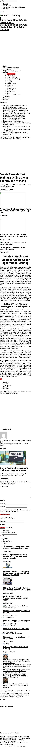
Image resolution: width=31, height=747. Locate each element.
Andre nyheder (11, 74)
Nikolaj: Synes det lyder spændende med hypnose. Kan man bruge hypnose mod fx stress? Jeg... (15, 685)
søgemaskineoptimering (25, 690)
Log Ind (5, 4)
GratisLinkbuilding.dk (6, 744)
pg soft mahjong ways (24, 391)
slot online (14, 393)
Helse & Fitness (11, 83)
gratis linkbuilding (16, 690)
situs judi (9, 695)
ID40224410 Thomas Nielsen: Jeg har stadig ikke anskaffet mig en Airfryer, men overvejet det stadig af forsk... (16, 661)
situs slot (7, 693)
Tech (8, 93)
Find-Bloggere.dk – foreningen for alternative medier (12, 248)
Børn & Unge (10, 75)
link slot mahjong (25, 342)
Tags (4, 543)
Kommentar (4, 486)
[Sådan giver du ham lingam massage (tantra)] (17, 607)
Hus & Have (10, 85)
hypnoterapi (2, 693)
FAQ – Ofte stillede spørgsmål (12, 71)
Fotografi (9, 82)
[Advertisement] (15, 48)
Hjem (5, 66)
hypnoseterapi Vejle (9, 696)
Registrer (6, 531)
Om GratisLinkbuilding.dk (11, 67)
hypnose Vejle (24, 691)
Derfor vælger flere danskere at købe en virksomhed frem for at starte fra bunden (15, 109)
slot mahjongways (5, 393)
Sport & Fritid (11, 91)
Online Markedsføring (9, 691)
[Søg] (0, 1)
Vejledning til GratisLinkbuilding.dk (14, 7)
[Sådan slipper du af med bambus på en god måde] (12, 634)
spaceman (17, 695)
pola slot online (24, 693)
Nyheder (5, 72)
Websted (2, 506)
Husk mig (10, 527)
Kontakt (5, 99)
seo (11, 690)
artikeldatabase (17, 691)
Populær (6, 540)
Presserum (6, 98)
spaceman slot (25, 695)
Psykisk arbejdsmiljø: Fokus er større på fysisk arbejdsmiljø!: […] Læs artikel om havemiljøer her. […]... (17, 666)
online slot (4, 695)
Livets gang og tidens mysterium (13, 121)
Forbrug (9, 80)
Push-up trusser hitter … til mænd (16, 629)
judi (20, 695)
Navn (2, 500)
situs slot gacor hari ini (18, 696)
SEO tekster (6, 96)
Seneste (5, 538)
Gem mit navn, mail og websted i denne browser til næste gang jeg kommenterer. (15, 510)
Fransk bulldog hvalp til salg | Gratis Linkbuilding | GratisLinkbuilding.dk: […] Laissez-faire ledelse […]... (15, 675)
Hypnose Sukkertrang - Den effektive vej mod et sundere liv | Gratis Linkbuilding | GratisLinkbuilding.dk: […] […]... (16, 671)
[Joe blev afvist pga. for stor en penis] (9, 617)
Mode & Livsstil (11, 88)
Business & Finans (12, 77)
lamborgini (3, 185)
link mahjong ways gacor (10, 391)
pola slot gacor (18, 693)
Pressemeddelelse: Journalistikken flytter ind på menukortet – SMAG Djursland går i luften (16, 112)
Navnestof (10, 90)
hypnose (8, 690)
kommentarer (7, 541)
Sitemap (5, 8)
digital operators (22, 746)
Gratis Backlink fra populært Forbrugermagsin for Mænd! (14, 469)
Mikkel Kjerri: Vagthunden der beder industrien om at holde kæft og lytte (14, 115)
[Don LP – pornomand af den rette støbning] (6, 643)
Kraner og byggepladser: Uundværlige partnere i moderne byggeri (14, 119)
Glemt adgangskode (9, 532)
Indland (9, 87)
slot (3, 696)
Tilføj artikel (7, 69)
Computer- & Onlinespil (14, 79)
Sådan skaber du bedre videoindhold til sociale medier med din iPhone (15, 106)
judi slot (13, 695)
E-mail (2, 503)
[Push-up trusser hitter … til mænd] (9, 625)
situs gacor (12, 693)
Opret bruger (7, 5)
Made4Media (11, 741)
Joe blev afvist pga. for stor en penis (16, 621)
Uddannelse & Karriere (13, 95)
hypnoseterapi (3, 690)
